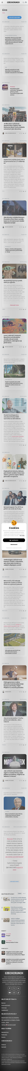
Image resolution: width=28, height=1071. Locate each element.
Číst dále (22, 535)
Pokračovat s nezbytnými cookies (14, 548)
